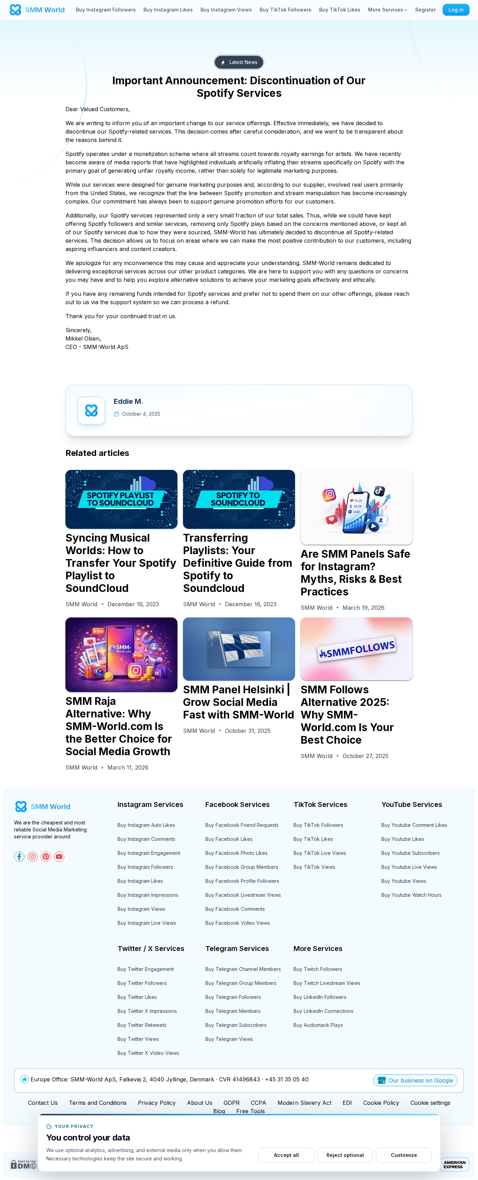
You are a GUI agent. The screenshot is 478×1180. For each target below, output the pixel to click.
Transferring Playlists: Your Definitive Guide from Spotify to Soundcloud (237, 562)
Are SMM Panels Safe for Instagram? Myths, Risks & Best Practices (355, 573)
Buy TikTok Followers (285, 10)
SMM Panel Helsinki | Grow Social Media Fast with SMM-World (238, 702)
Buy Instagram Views (226, 10)
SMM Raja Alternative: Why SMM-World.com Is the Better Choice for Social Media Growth (118, 726)
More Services (385, 10)
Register (425, 10)
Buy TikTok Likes (339, 10)
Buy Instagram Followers (106, 10)
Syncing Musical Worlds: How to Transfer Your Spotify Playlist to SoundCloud (120, 562)
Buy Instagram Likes (168, 10)
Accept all (286, 1155)
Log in (456, 10)
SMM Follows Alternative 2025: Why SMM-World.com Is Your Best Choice (347, 714)
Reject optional (345, 1155)
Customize (404, 1155)
